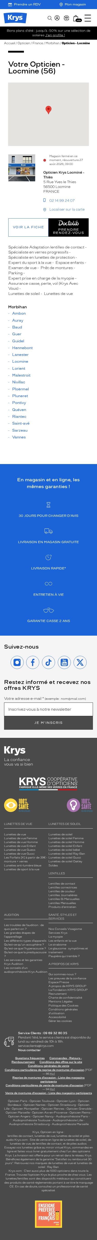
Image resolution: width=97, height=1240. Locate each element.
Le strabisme (57, 944)
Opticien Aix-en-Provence (49, 1112)
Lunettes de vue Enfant (20, 846)
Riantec (19, 417)
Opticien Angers (19, 1116)
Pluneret (20, 396)
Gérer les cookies (60, 1021)
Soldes (53, 865)
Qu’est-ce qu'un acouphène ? (24, 944)
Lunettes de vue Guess (19, 849)
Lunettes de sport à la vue (21, 869)
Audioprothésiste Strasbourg (29, 1124)
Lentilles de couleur (61, 891)
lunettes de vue (45, 1136)
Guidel (18, 341)
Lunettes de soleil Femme (65, 838)
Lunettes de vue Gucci (19, 853)
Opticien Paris (17, 1101)
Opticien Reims (79, 1112)
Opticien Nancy (43, 1116)
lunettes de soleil (67, 1136)
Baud (17, 327)
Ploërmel (20, 389)
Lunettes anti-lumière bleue (22, 865)
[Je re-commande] (66, 18)
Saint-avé (21, 423)
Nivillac (18, 382)
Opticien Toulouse (42, 1101)
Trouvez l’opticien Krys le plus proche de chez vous (50, 1174)
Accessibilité (57, 1017)
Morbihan (52, 43)
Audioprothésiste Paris (72, 1116)
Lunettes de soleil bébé (64, 849)
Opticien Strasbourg (62, 1104)
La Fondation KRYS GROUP (68, 990)
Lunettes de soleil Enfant (65, 846)
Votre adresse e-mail (45, 698)
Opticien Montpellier (25, 1108)
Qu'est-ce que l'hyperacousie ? (25, 948)
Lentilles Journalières (62, 895)
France (37, 43)
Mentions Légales (60, 1001)
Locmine (20, 362)
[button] (76, 18)
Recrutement (57, 993)
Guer (16, 334)
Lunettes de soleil (60, 834)
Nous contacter (29, 1050)
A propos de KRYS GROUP (67, 986)
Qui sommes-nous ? (62, 974)
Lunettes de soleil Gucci (64, 857)
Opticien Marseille (18, 1112)
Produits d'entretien (62, 907)
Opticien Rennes (53, 1108)
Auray (17, 321)
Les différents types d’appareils (25, 940)
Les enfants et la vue (62, 940)
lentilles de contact (20, 1136)
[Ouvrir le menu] (88, 18)
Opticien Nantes (34, 1104)
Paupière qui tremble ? (64, 956)
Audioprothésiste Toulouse (31, 1120)
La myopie (55, 936)
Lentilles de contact (61, 883)
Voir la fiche (28, 227)
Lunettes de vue (15, 834)
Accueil (9, 43)
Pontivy (19, 403)
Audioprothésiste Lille (68, 1120)
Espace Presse (58, 982)
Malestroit (21, 375)
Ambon (19, 313)
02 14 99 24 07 (62, 201)
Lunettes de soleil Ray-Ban (66, 853)
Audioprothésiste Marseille (70, 1124)
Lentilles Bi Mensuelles (64, 899)
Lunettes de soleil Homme (66, 842)
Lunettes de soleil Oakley (65, 861)
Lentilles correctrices (62, 887)
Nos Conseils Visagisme (65, 929)
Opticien (24, 43)
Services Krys (57, 932)
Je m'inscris (48, 723)
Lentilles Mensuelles (62, 903)
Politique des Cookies (63, 1005)
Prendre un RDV (27, 4)
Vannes (19, 437)
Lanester (20, 355)
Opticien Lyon (66, 1101)
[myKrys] (57, 18)
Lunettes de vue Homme (21, 842)
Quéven (19, 410)
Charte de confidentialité (65, 997)
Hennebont (22, 348)
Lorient (18, 369)
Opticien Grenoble (79, 1108)
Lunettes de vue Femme (20, 838)
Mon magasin (75, 4)
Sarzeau (20, 430)
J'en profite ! (55, 35)
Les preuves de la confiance (67, 978)
